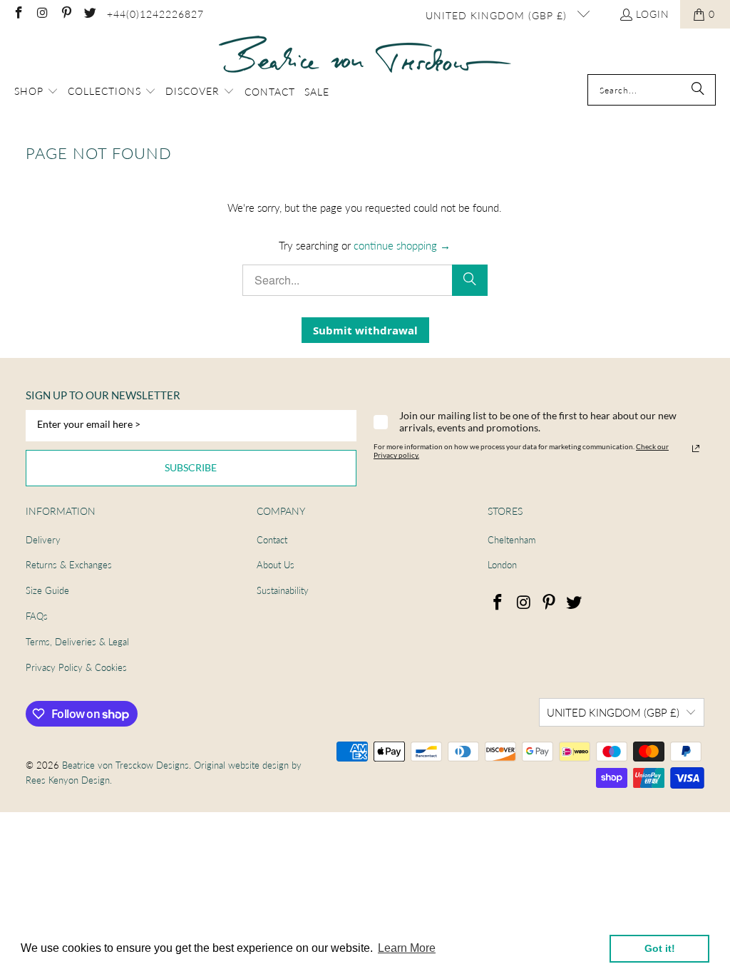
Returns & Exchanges (69, 564)
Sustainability (283, 590)
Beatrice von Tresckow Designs (125, 765)
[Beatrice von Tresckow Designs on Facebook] (18, 14)
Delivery (43, 539)
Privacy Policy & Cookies (76, 667)
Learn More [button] (407, 948)
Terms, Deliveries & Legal (77, 641)
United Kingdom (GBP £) (498, 15)
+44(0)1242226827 (155, 14)
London (502, 564)
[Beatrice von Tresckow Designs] (365, 55)
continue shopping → (402, 245)
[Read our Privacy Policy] (695, 448)
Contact (272, 539)
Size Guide (47, 590)
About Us (275, 564)
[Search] (698, 90)
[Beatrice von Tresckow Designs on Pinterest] (65, 14)
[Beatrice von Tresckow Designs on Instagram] (42, 14)
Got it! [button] (659, 948)
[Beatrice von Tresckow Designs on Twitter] (90, 14)
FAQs (37, 616)
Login (652, 14)
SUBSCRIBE (191, 467)
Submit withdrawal (365, 330)
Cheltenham (511, 539)
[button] (36, 92)
